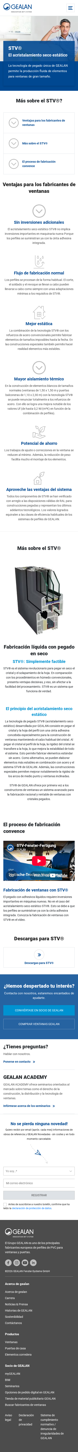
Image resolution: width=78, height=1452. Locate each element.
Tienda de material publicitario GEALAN (30, 1398)
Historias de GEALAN (18, 1310)
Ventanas (11, 1342)
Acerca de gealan (16, 1291)
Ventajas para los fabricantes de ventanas (43, 123)
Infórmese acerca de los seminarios (26, 1106)
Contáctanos (13, 1323)
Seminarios (12, 1386)
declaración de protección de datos (31, 1208)
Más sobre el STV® (35, 143)
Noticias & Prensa (16, 1304)
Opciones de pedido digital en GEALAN (29, 1392)
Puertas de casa (15, 1348)
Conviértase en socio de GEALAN (39, 1010)
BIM (7, 1380)
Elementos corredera (18, 1354)
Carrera (10, 1298)
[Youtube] (25, 1262)
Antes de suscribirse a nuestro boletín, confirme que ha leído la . (36, 1206)
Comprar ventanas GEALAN (39, 1024)
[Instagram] (16, 1262)
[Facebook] (8, 1262)
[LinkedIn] (33, 1262)
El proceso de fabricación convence (39, 164)
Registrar (39, 1195)
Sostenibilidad (14, 1316)
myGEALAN (12, 1373)
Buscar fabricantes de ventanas (25, 1405)
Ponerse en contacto (17, 1061)
